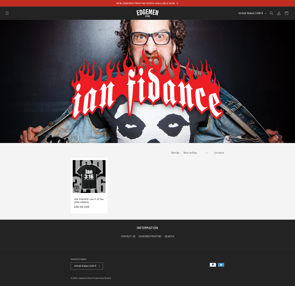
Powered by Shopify (102, 278)
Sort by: (175, 152)
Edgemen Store (86, 278)
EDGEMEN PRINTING (150, 236)
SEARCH (169, 236)
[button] (7, 13)
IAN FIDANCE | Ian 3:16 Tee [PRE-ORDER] (88, 201)
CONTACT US (128, 236)
